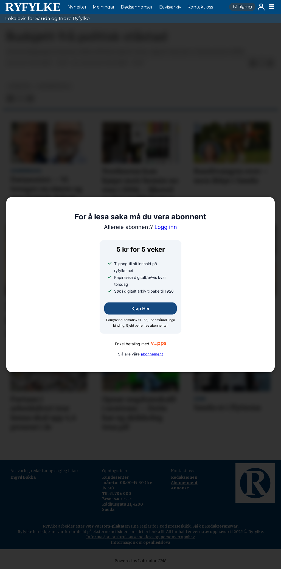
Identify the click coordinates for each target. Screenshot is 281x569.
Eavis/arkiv (170, 7)
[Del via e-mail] (270, 63)
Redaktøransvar (221, 526)
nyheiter (19, 86)
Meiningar (104, 7)
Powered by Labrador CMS (140, 560)
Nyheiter (77, 7)
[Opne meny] (271, 7)
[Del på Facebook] (253, 63)
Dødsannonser (137, 7)
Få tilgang (242, 6)
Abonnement (184, 482)
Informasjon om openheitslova (140, 542)
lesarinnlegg (53, 86)
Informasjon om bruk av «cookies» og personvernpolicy (140, 536)
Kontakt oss (200, 7)
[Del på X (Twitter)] (261, 63)
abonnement (152, 354)
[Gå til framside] (32, 6)
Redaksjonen (184, 477)
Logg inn (261, 7)
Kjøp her (140, 308)
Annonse (180, 488)
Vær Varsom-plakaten (107, 526)
